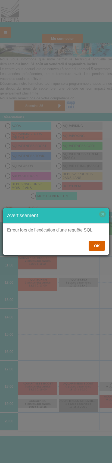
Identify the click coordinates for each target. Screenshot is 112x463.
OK (97, 246)
